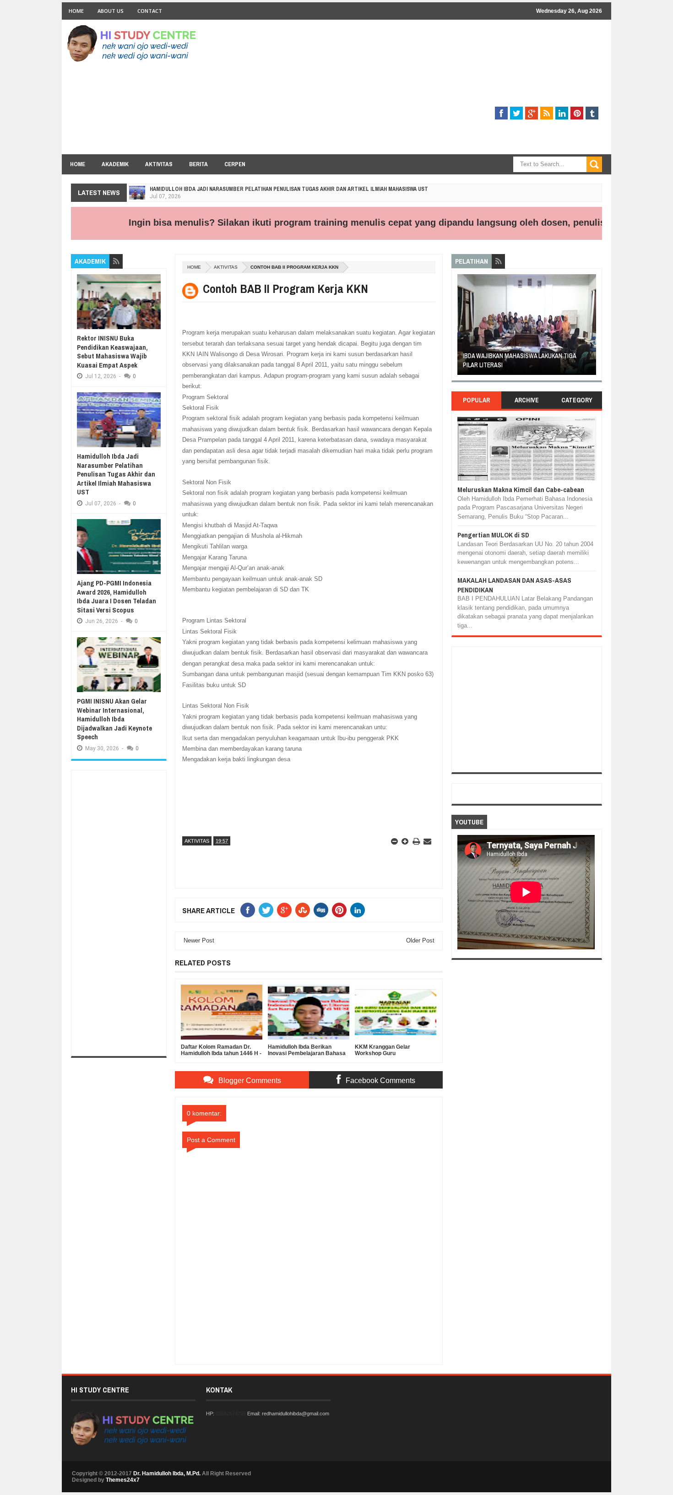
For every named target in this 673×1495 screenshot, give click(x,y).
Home (76, 10)
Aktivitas (159, 164)
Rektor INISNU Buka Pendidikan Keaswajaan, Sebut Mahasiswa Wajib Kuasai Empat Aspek (112, 351)
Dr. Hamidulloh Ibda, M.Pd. (167, 1473)
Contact (149, 10)
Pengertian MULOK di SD (493, 535)
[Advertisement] (435, 90)
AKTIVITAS (226, 267)
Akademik (115, 164)
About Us (111, 10)
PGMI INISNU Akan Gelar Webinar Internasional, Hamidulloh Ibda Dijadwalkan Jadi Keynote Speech (114, 719)
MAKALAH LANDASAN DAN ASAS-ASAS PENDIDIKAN (514, 584)
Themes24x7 (123, 1480)
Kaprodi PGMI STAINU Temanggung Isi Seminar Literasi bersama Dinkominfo (518, 360)
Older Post (420, 940)
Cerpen (234, 164)
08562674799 (231, 1413)
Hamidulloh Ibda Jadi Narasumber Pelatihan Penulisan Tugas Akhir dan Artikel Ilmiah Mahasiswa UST (289, 189)
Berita (198, 164)
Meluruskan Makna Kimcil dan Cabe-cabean (520, 489)
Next (591, 328)
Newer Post (199, 940)
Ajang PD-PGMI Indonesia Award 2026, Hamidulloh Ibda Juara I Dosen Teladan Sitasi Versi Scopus (116, 596)
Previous (463, 328)
